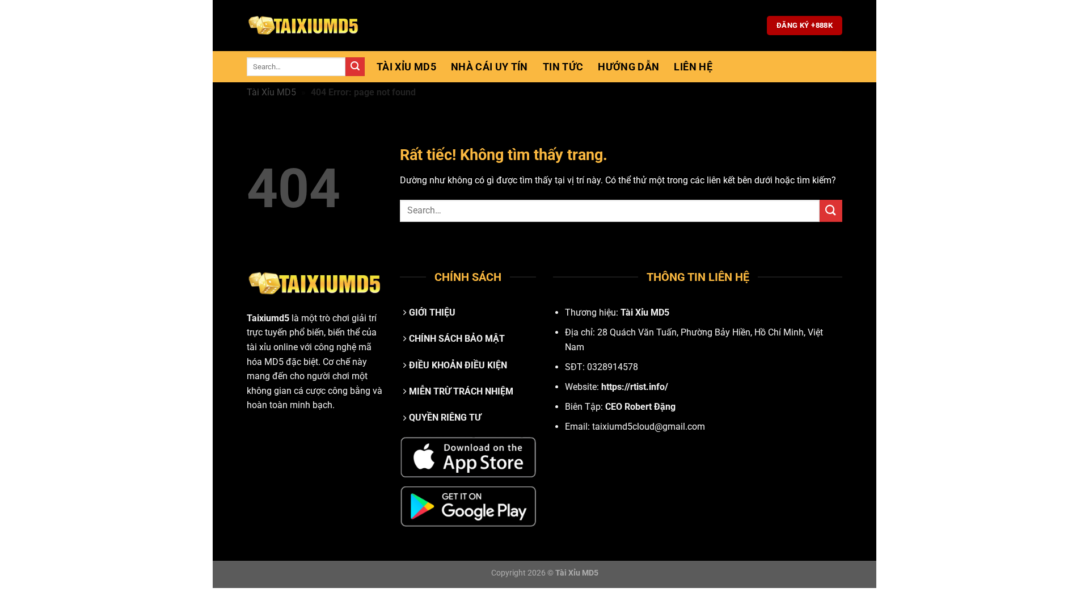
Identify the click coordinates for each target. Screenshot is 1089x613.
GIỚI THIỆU (432, 312)
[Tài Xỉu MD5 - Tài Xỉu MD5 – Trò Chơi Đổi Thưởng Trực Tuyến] (303, 25)
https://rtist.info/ (634, 386)
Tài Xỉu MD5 (406, 67)
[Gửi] (355, 67)
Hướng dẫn (628, 67)
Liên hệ (693, 67)
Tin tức (563, 67)
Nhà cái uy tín (489, 67)
